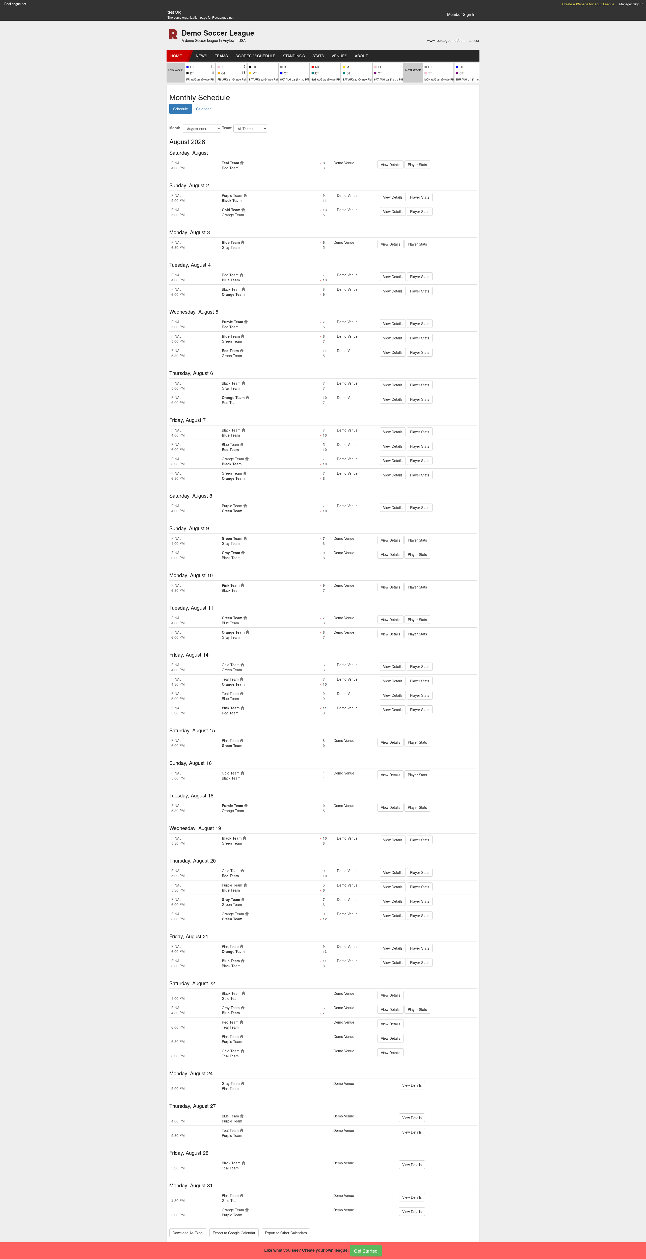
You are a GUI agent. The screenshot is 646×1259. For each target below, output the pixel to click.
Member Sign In (461, 14)
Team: (227, 127)
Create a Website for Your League (588, 4)
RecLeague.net (15, 3)
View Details (390, 164)
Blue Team (231, 242)
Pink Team (230, 585)
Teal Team (230, 162)
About (361, 55)
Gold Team (231, 209)
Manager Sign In (631, 4)
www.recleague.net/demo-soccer (453, 40)
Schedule (180, 108)
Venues (339, 55)
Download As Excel (188, 1232)
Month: (175, 127)
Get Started (366, 1250)
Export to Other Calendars (286, 1232)
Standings (294, 55)
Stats (318, 55)
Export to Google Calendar (234, 1232)
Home (176, 55)
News (201, 55)
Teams (221, 55)
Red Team (230, 167)
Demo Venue (344, 162)
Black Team (231, 200)
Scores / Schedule (255, 55)
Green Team (232, 341)
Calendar (203, 108)
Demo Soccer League (218, 33)
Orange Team (233, 214)
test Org (174, 12)
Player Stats (417, 164)
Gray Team (231, 247)
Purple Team (232, 195)
